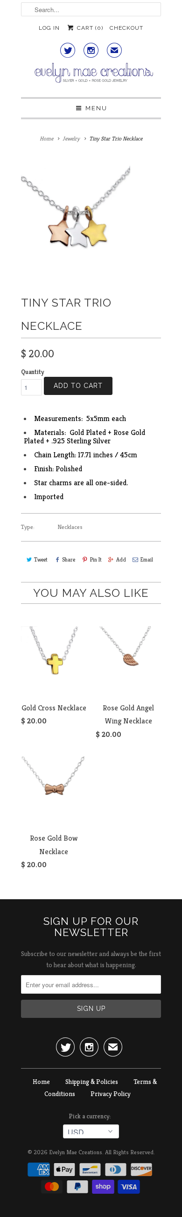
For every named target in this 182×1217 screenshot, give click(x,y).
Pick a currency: (91, 1116)
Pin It (95, 559)
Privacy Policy (111, 1094)
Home (41, 1081)
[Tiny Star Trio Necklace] (75, 216)
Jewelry (71, 138)
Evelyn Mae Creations (75, 1152)
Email (146, 559)
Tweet (41, 559)
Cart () (89, 28)
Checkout (126, 28)
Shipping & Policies (91, 1081)
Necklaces (70, 527)
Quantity (32, 372)
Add (121, 559)
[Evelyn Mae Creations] (91, 76)
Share (68, 559)
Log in (49, 28)
